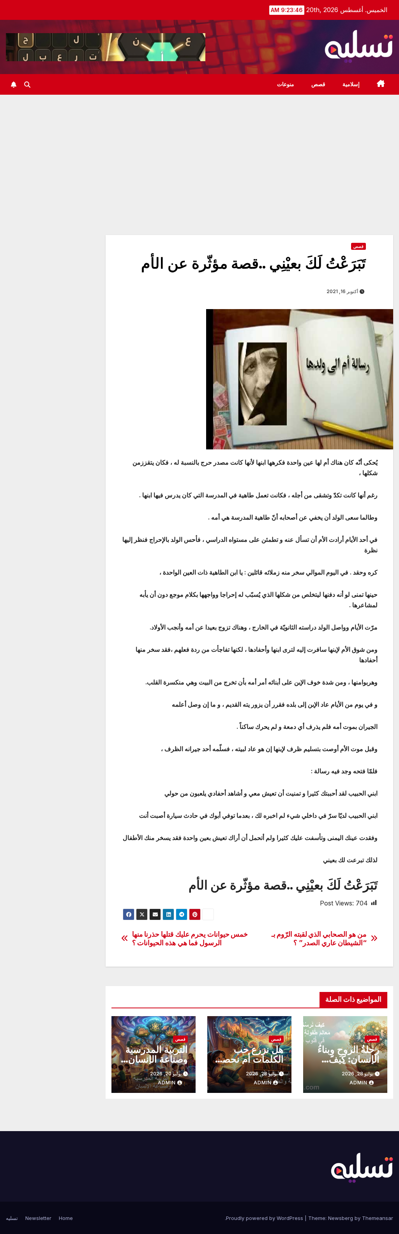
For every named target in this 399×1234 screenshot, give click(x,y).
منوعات (285, 84)
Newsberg (340, 1218)
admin (358, 1082)
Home (66, 1218)
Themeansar (377, 1218)
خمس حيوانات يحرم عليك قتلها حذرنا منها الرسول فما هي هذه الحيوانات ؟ (190, 938)
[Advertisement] (199, 153)
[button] (27, 84)
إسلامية (351, 84)
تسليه (12, 1218)
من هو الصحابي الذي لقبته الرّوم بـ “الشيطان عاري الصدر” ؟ (319, 938)
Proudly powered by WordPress (265, 1218)
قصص (318, 84)
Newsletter (38, 1218)
